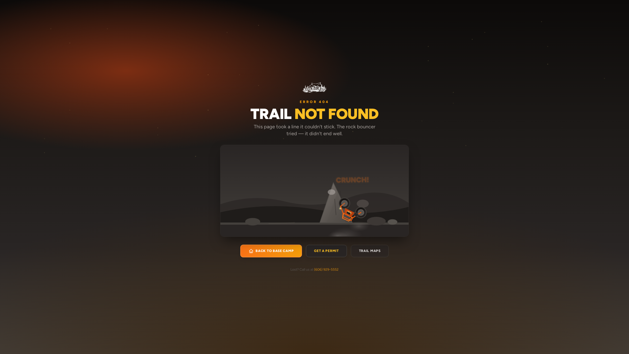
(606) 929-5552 (326, 269)
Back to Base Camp (275, 251)
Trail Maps (370, 251)
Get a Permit (326, 251)
